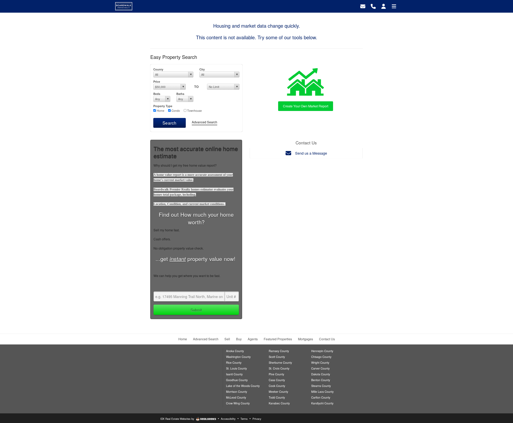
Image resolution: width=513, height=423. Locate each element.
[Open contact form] (362, 6)
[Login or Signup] (383, 6)
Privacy (256, 419)
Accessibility (228, 419)
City (202, 69)
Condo (175, 111)
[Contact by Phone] (373, 6)
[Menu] (394, 6)
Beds (156, 94)
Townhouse (194, 111)
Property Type (162, 106)
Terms (244, 419)
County (158, 69)
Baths (180, 94)
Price (156, 82)
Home (160, 111)
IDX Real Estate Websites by (177, 419)
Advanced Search (204, 122)
